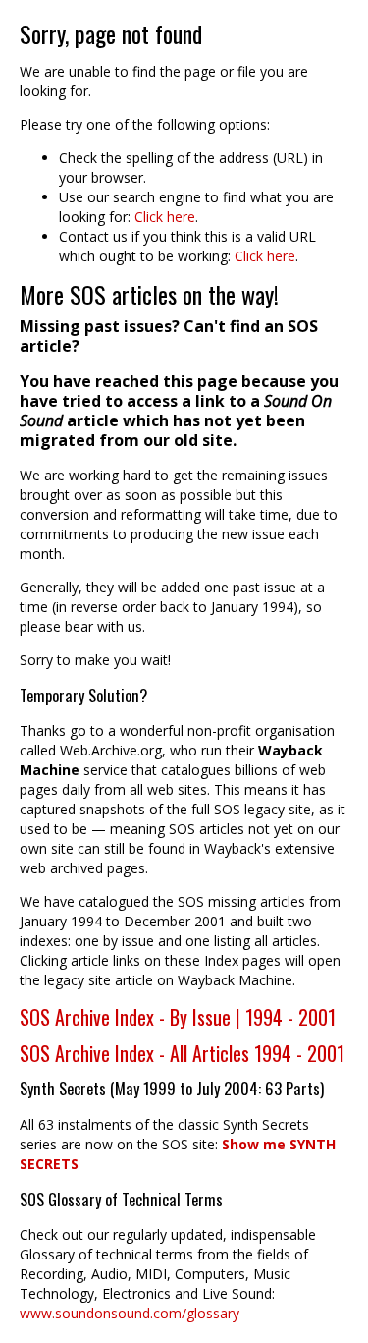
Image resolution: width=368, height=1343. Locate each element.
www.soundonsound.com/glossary (129, 1313)
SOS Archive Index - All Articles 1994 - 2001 (182, 1053)
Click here (164, 216)
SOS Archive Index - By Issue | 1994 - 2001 (178, 1017)
